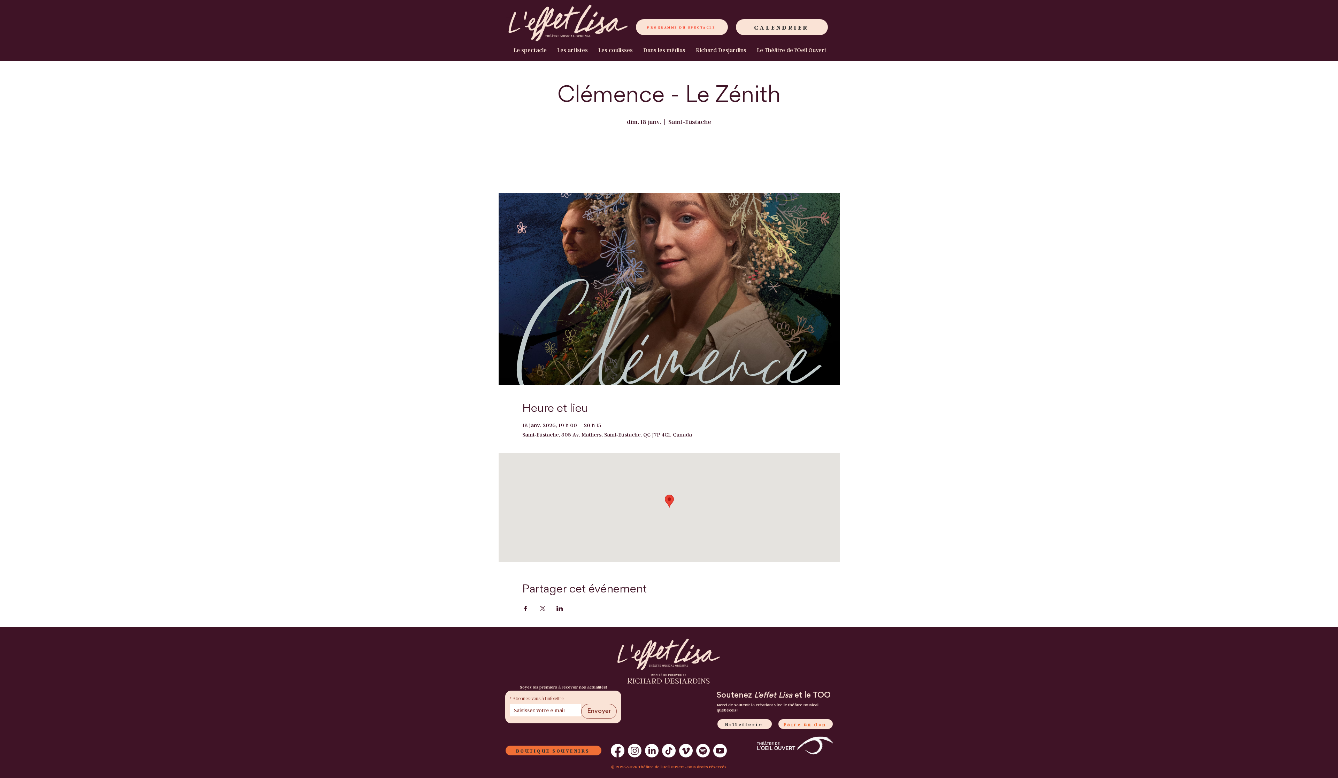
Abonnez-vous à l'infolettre (536, 698)
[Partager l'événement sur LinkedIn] (559, 608)
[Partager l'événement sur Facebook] (525, 608)
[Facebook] (617, 750)
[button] (792, 50)
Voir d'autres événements (669, 160)
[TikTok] (669, 750)
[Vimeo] (686, 750)
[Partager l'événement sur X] (542, 608)
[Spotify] (703, 750)
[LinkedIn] (652, 750)
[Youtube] (720, 750)
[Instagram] (634, 750)
